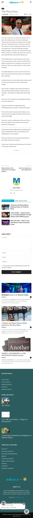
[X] (6, 158)
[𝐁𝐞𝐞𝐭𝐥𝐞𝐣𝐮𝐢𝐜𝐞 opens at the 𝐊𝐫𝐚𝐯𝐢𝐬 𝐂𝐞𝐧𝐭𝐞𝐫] (16, 285)
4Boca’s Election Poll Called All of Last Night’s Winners (8, 169)
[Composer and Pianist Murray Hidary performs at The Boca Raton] (6, 207)
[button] (2, 2)
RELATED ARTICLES (8, 200)
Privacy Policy (5, 379)
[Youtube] (21, 193)
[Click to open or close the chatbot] (26, 511)
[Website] (18, 193)
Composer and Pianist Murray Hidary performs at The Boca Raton (19, 207)
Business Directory (7, 384)
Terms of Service (6, 382)
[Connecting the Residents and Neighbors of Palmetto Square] (16, 430)
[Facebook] (3, 158)
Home (3, 6)
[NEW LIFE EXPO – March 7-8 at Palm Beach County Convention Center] (6, 222)
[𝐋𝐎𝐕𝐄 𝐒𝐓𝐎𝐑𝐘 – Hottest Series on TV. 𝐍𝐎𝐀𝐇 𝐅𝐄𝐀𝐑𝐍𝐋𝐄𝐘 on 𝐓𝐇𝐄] (6, 215)
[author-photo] (16, 185)
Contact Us (4, 387)
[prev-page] (3, 229)
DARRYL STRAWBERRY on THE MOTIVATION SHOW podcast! (14, 354)
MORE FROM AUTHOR (21, 200)
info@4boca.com (19, 497)
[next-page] (5, 229)
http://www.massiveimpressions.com (16, 190)
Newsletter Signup (7, 389)
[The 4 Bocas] (16, 400)
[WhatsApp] (14, 158)
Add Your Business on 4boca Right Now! (25, 169)
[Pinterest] (10, 158)
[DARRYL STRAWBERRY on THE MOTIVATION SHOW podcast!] (16, 343)
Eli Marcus (4, 297)
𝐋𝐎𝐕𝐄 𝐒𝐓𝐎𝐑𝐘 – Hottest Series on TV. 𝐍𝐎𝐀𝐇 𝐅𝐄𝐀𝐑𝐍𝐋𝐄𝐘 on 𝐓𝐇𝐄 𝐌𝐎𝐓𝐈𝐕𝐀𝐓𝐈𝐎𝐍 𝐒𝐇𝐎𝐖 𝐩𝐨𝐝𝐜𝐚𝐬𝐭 (20, 214)
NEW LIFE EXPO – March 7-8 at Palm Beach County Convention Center (20, 222)
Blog (7, 6)
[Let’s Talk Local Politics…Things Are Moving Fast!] (16, 414)
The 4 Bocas (6, 405)
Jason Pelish (5, 14)
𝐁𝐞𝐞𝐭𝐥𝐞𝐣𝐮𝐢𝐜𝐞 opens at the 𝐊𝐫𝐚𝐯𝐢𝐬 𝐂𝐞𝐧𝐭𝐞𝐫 (15, 295)
